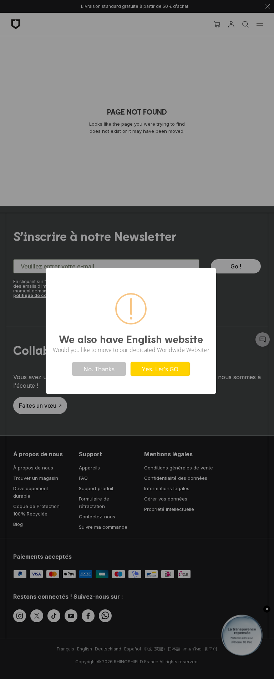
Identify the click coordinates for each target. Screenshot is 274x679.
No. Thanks (99, 369)
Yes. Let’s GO (160, 369)
